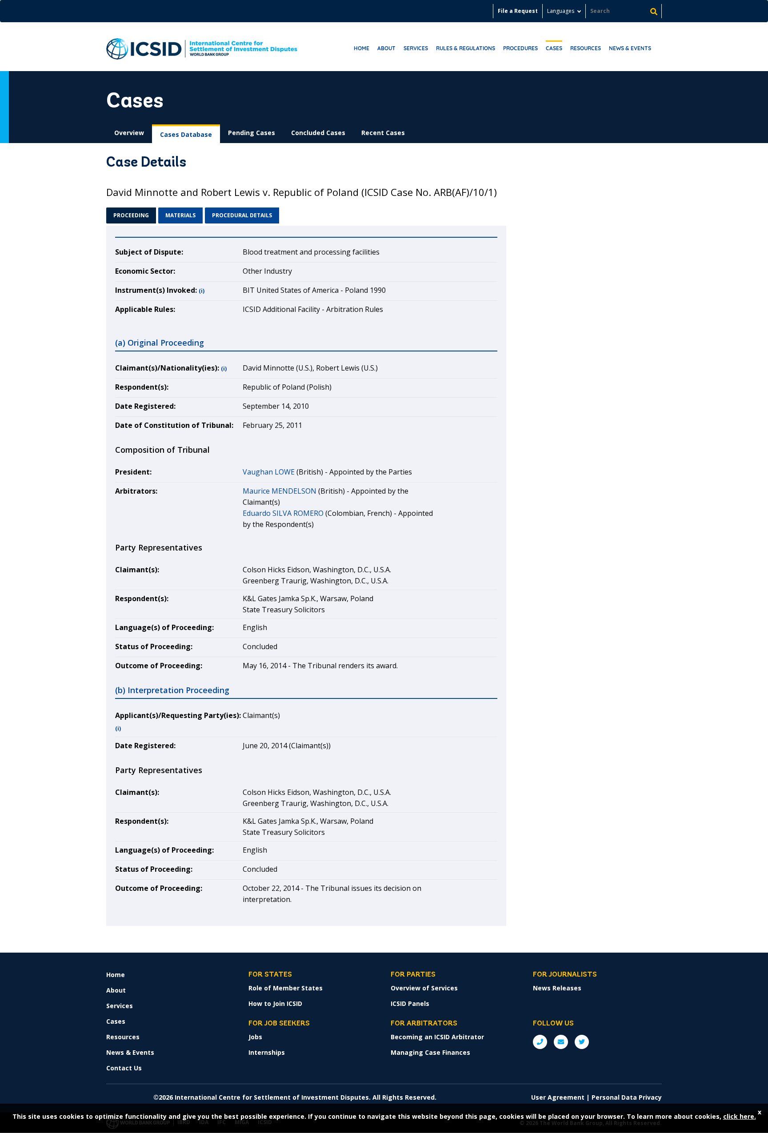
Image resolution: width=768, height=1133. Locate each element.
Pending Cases (251, 132)
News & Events (630, 48)
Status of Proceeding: (153, 646)
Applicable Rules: (145, 309)
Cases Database (186, 134)
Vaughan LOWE (269, 472)
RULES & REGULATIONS (465, 48)
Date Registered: (145, 406)
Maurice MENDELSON (279, 491)
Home (361, 48)
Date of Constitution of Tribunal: (174, 425)
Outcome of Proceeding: (158, 665)
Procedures (520, 48)
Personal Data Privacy (627, 1097)
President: (133, 472)
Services (416, 48)
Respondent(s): (141, 387)
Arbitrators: (136, 491)
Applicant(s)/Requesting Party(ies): (178, 715)
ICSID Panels (410, 1003)
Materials (180, 215)
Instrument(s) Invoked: (156, 290)
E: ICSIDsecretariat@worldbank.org (561, 1042)
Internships (266, 1052)
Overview (129, 132)
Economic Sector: (145, 271)
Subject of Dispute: (149, 252)
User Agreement (557, 1097)
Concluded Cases (318, 132)
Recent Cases (383, 132)
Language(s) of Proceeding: (164, 627)
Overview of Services (424, 988)
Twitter (582, 1042)
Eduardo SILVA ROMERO (283, 513)
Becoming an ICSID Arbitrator (437, 1037)
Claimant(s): (137, 569)
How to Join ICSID (275, 1003)
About (386, 48)
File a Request (518, 11)
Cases (554, 48)
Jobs (255, 1037)
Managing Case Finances (430, 1052)
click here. (739, 1116)
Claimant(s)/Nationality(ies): (167, 368)
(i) (201, 291)
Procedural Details (242, 215)
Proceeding (131, 215)
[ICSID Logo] (202, 47)
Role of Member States (285, 988)
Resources (585, 48)
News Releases (557, 988)
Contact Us (124, 1068)
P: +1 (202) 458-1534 (540, 1042)
